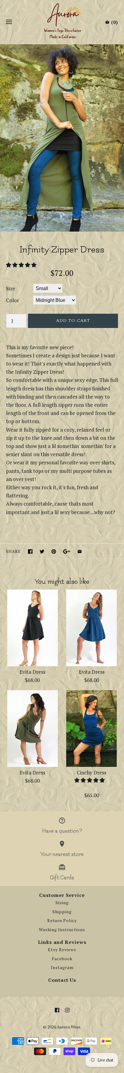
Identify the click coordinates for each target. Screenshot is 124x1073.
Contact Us (62, 980)
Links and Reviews (62, 942)
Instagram (62, 967)
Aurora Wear (68, 1027)
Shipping (62, 912)
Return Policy (62, 920)
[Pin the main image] (53, 551)
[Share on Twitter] (42, 551)
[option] (62, 138)
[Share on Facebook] (30, 551)
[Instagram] (67, 1010)
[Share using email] (79, 551)
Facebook (62, 959)
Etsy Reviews (62, 950)
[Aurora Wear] (62, 22)
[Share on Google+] (66, 551)
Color (12, 300)
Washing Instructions (62, 930)
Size (10, 288)
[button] (22, 264)
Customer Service (62, 895)
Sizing (62, 903)
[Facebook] (57, 1010)
